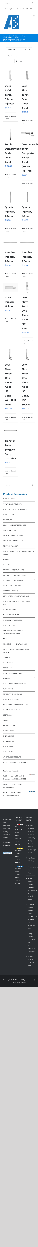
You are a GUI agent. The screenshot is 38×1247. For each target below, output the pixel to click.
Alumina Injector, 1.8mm (10, 257)
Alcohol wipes (9, 499)
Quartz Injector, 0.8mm (27, 212)
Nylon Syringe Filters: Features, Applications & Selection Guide (31, 888)
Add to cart (8, 117)
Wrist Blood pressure (12, 757)
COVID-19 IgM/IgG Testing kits (14, 525)
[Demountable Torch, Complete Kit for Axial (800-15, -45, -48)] (27, 134)
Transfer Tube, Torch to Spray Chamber (10, 449)
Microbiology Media (11, 615)
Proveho (23, 982)
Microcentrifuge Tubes (12, 620)
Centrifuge (7, 520)
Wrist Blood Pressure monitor (15, 762)
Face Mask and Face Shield (13, 541)
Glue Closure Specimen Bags (14, 575)
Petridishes (7, 668)
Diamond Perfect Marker (13, 535)
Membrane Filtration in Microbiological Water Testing (31, 865)
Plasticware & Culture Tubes (15, 684)
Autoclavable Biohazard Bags (15, 509)
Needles (6, 639)
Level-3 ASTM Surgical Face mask (16, 596)
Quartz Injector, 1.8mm (10, 212)
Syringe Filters (9, 726)
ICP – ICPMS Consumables (13, 580)
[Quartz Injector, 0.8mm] (27, 197)
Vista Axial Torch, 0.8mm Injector (9, 95)
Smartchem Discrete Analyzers (15, 704)
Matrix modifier (9, 609)
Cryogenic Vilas (9, 530)
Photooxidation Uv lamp (12, 673)
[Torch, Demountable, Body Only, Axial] (10, 134)
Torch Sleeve (8, 746)
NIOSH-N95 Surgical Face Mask (15, 644)
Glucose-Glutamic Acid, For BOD (31, 961)
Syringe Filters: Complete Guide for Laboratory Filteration (31, 942)
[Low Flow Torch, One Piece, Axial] (27, 76)
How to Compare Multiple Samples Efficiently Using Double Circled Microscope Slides (31, 839)
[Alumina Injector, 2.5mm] (27, 242)
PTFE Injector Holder (9, 302)
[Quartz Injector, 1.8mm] (10, 197)
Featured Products (11, 546)
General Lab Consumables (13, 570)
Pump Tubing (8, 689)
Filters (6, 559)
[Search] (33, 3)
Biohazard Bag (9, 515)
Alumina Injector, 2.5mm (27, 257)
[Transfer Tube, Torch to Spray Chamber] (10, 430)
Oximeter (7, 657)
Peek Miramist (8, 663)
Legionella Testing (10, 591)
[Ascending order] (30, 50)
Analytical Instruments (12, 504)
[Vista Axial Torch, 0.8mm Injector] (10, 76)
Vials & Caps (8, 752)
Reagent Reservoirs (11, 699)
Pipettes (6, 678)
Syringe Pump (8, 731)
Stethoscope (8, 715)
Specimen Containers (11, 710)
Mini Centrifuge (9, 625)
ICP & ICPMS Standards (12, 586)
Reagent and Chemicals (12, 694)
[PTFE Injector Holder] (10, 287)
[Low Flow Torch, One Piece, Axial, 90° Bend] (27, 287)
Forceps (6, 565)
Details (14, 116)
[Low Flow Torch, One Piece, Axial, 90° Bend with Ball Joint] (10, 354)
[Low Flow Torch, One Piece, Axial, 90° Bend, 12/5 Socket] (27, 354)
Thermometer (8, 736)
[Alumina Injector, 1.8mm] (10, 242)
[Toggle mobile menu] (34, 16)
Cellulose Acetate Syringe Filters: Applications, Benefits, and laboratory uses (31, 916)
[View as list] (21, 61)
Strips (5, 720)
